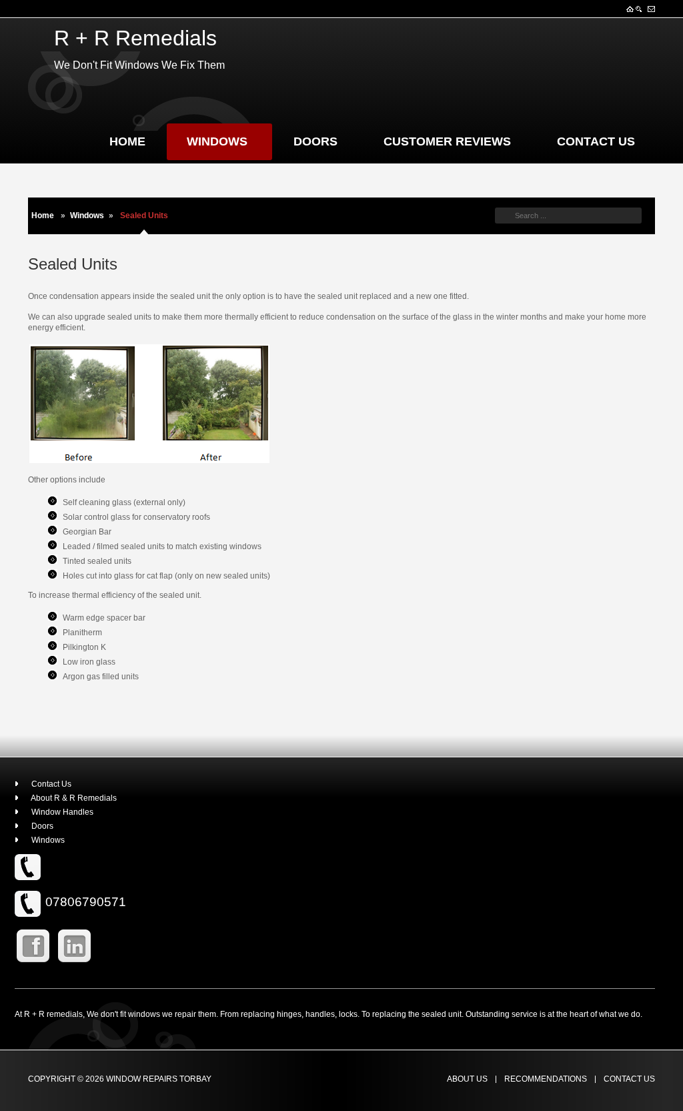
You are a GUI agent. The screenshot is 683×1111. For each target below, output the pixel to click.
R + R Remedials (135, 38)
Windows (217, 141)
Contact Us (596, 141)
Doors (315, 141)
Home (127, 141)
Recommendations (545, 1079)
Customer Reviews (447, 141)
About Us (467, 1079)
